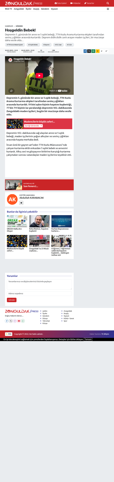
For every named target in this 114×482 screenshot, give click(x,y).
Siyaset (54, 9)
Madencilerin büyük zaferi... (15, 250)
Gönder (11, 300)
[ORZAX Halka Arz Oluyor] (17, 221)
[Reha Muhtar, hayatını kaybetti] (39, 221)
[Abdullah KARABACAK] (12, 199)
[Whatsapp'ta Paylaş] (93, 51)
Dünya (45, 318)
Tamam (88, 339)
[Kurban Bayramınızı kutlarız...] (61, 221)
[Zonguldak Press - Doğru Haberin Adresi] (23, 3)
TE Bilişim (105, 334)
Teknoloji (46, 321)
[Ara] (108, 3)
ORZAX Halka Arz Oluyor (14, 230)
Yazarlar (90, 3)
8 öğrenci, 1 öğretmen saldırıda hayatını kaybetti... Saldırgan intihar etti (60, 252)
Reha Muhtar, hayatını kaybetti (38, 230)
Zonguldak (19, 9)
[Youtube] (19, 321)
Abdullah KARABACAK (31, 197)
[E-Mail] (21, 203)
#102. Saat (58, 45)
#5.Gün (69, 45)
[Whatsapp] (23, 321)
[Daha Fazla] (98, 51)
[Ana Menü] (108, 9)
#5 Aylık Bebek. (33, 45)
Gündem (45, 9)
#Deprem (46, 45)
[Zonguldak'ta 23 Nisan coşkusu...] (39, 241)
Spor (65, 321)
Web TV (8, 9)
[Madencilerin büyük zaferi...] (17, 241)
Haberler (9, 26)
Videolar (77, 3)
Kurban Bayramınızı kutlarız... (60, 230)
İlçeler (28, 9)
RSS (9, 334)
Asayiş (36, 9)
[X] (11, 321)
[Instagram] (15, 321)
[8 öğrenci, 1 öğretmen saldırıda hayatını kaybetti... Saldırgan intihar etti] (61, 241)
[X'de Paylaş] (89, 51)
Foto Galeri (62, 3)
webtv (45, 311)
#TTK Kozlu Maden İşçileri (15, 45)
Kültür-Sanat (69, 318)
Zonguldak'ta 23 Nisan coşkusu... (39, 250)
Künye (45, 323)
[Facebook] (7, 321)
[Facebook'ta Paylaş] (85, 51)
